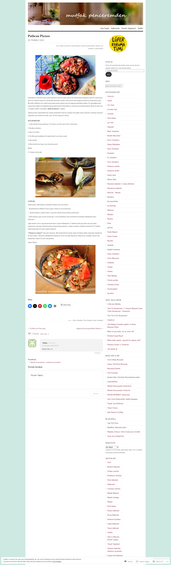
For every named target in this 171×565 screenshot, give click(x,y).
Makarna (110, 210)
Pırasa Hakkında (113, 515)
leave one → (44, 334)
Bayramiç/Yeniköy (113, 368)
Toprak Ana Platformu (115, 403)
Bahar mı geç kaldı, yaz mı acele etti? (120, 331)
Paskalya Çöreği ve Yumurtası (118, 344)
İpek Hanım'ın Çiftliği (115, 412)
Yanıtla (97, 353)
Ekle (108, 74)
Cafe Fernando (112, 373)
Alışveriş (110, 96)
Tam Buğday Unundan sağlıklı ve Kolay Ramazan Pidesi (121, 325)
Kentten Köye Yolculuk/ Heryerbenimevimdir (123, 377)
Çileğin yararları (113, 471)
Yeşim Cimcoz (112, 408)
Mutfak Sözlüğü (113, 497)
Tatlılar (110, 271)
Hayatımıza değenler (114, 188)
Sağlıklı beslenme (113, 249)
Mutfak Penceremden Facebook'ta (119, 386)
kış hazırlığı (111, 205)
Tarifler (140, 28)
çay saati (110, 122)
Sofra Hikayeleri (113, 258)
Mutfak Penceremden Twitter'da (118, 390)
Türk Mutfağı (112, 275)
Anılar (109, 100)
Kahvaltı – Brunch (113, 192)
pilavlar (110, 227)
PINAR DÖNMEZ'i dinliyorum (118, 394)
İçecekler (110, 293)
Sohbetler (110, 262)
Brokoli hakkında (113, 467)
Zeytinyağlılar (112, 289)
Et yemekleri (112, 157)
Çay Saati (110, 105)
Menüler (110, 214)
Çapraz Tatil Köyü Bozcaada (117, 364)
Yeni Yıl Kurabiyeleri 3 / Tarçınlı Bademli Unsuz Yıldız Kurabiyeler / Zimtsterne (124, 309)
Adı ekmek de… (113, 349)
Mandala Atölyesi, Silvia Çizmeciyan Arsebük (123, 432)
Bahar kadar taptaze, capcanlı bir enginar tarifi (123, 340)
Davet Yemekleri (78, 320)
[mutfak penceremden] (85, 14)
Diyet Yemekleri (113, 149)
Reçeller (110, 240)
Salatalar (110, 245)
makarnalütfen (112, 381)
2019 (109, 462)
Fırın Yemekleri (88, 320)
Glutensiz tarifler (113, 170)
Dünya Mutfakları (113, 144)
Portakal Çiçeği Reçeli (115, 336)
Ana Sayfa (105, 28)
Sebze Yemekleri (98, 320)
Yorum (95, 393)
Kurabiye (110, 197)
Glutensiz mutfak (113, 166)
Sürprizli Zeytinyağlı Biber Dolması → (89, 328)
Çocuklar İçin (112, 109)
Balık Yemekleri (113, 131)
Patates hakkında (113, 510)
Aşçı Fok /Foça (112, 423)
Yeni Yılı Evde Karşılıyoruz (117, 315)
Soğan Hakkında (113, 523)
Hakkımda (115, 28)
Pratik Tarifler (112, 236)
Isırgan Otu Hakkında (115, 555)
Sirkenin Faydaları (114, 519)
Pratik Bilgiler (112, 232)
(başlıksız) (111, 320)
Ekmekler (110, 153)
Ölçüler (110, 502)
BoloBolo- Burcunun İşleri (116, 427)
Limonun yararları (113, 488)
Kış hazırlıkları (112, 201)
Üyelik (109, 62)
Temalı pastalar (112, 280)
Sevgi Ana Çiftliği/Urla (115, 436)
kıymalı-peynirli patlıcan (88, 46)
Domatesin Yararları (114, 475)
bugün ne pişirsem (65, 46)
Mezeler (110, 219)
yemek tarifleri (99, 48)
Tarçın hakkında (113, 528)
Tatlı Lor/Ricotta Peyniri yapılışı (113, 538)
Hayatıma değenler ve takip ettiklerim (120, 184)
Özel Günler (111, 118)
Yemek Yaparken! (128, 28)
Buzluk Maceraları (113, 135)
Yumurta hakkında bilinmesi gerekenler (114, 549)
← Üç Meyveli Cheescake (37, 328)
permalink (51, 343)
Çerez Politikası (56, 561)
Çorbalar (110, 113)
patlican (98, 46)
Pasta (109, 223)
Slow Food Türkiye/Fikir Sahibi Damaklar (122, 399)
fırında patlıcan (75, 46)
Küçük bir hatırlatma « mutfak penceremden (46, 362)
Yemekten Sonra (113, 284)
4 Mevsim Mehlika (114, 304)
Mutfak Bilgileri (113, 493)
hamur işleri (111, 175)
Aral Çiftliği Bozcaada (115, 359)
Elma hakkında (112, 480)
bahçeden (110, 127)
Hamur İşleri (111, 179)
